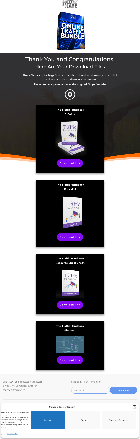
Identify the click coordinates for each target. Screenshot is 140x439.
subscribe (123, 390)
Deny (83, 420)
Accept (48, 420)
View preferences (118, 420)
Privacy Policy (12, 434)
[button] (134, 407)
